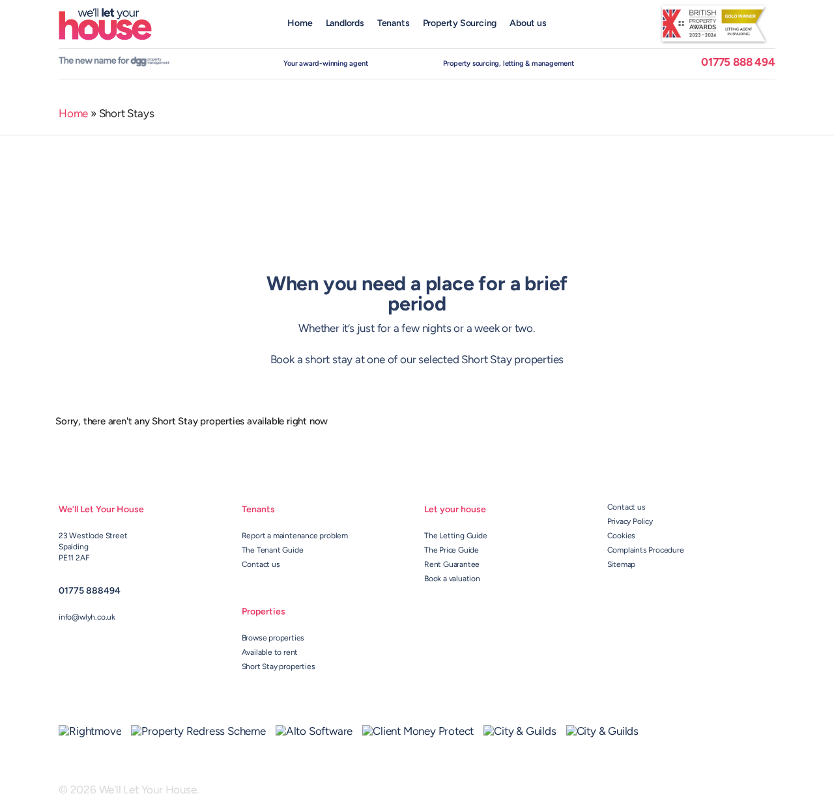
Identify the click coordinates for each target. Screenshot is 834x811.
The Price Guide (451, 551)
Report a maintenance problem (295, 536)
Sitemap (621, 565)
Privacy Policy (630, 522)
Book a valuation (452, 579)
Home (73, 114)
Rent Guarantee (452, 565)
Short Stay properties (278, 667)
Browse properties (273, 638)
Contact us (261, 565)
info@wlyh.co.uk (87, 618)
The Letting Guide (455, 536)
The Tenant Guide (273, 551)
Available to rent (270, 653)
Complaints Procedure (645, 551)
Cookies (621, 536)
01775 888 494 (738, 62)
